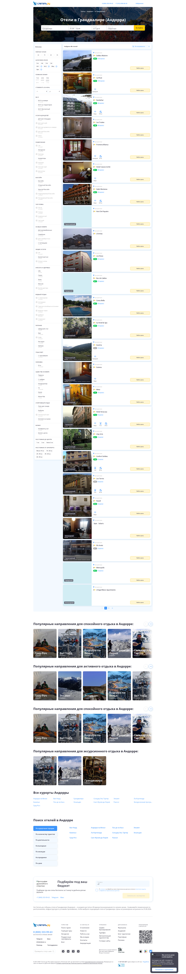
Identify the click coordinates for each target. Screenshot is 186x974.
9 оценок (100, 415)
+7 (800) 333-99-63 (43, 897)
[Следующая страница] (112, 608)
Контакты (83, 940)
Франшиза (122, 928)
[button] (122, 60)
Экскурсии (65, 934)
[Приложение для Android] (146, 951)
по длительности (42, 840)
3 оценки (100, 548)
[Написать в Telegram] (130, 3)
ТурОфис (102, 933)
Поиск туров (66, 928)
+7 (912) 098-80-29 (121, 3)
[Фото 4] (79, 70)
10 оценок (101, 392)
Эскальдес (77, 802)
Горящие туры (66, 931)
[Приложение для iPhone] (141, 951)
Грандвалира (78, 799)
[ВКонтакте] (68, 951)
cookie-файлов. (157, 965)
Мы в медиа (84, 937)
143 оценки (101, 58)
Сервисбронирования (104, 929)
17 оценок (101, 326)
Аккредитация (85, 943)
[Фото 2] (71, 70)
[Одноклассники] (73, 951)
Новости (83, 931)
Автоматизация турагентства (105, 937)
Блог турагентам (124, 934)
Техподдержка (52, 945)
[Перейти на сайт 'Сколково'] (121, 951)
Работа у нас (85, 934)
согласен (102, 889)
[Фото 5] (84, 70)
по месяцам (40, 852)
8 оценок (100, 437)
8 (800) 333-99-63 (107, 3)
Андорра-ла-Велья (40, 799)
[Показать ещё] (151, 624)
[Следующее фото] (90, 61)
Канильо (36, 802)
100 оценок (101, 81)
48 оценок (101, 103)
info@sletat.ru (41, 942)
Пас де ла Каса (58, 802)
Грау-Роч (36, 806)
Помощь (39, 945)
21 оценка (101, 281)
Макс (62, 897)
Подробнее (146, 962)
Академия (121, 931)
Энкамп (116, 799)
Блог (63, 942)
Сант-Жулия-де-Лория (102, 802)
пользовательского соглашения (94, 962)
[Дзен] (78, 951)
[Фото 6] (88, 70)
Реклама (121, 940)
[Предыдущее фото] (64, 61)
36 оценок (101, 170)
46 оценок (101, 125)
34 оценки (101, 192)
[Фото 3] (75, 70)
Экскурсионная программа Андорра (143, 802)
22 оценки (101, 259)
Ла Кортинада (139, 799)
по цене (39, 863)
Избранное (139, 3)
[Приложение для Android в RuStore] (151, 951)
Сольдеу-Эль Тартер (101, 799)
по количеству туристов (45, 834)
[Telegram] (63, 951)
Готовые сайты (104, 941)
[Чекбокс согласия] (97, 890)
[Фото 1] (66, 70)
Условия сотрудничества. (63, 963)
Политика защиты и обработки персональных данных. (86, 963)
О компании (84, 928)
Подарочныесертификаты (66, 938)
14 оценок (101, 348)
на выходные (41, 846)
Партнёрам (122, 937)
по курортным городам (45, 828)
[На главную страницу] (43, 3)
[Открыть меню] (146, 3)
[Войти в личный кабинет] (151, 3)
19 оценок (101, 303)
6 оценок (100, 459)
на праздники (41, 857)
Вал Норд (56, 799)
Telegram (55, 897)
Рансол (116, 802)
